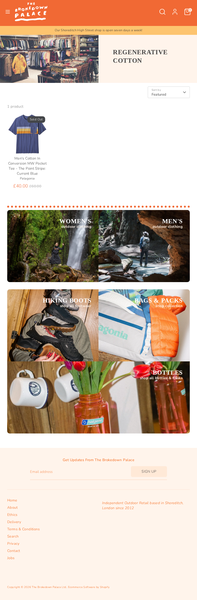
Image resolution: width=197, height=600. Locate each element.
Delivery (14, 522)
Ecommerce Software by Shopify (89, 587)
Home (12, 500)
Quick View (28, 146)
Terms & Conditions (23, 529)
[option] (98, 30)
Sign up (149, 471)
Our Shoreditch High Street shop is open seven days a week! (98, 30)
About (12, 507)
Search (13, 536)
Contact (13, 550)
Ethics (12, 514)
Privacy (13, 543)
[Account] (175, 9)
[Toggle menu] (7, 12)
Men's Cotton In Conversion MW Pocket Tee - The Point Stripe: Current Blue (27, 166)
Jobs (11, 558)
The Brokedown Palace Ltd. (49, 587)
